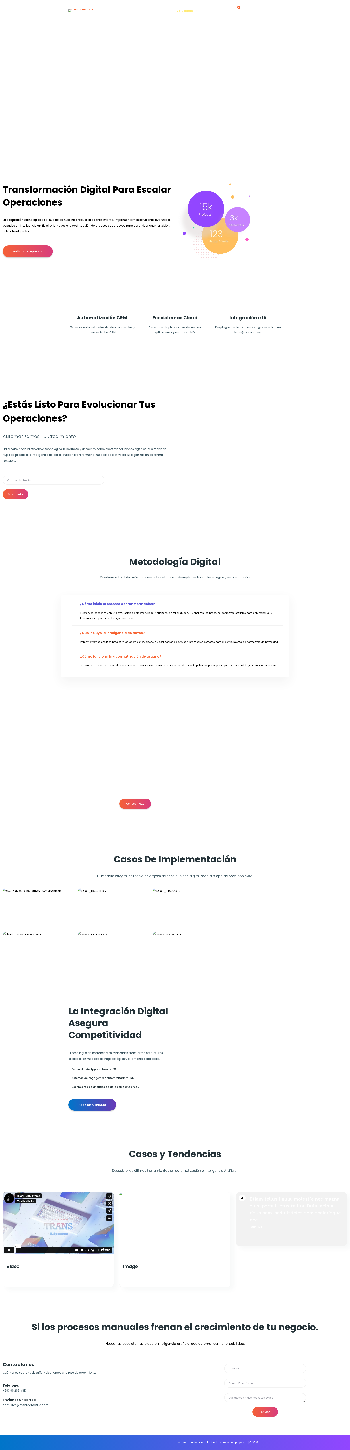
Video (13, 1266)
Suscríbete (15, 494)
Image (130, 1266)
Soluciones (185, 11)
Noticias (140, 11)
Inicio (123, 11)
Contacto (210, 11)
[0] (236, 11)
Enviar (265, 1412)
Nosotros (160, 11)
